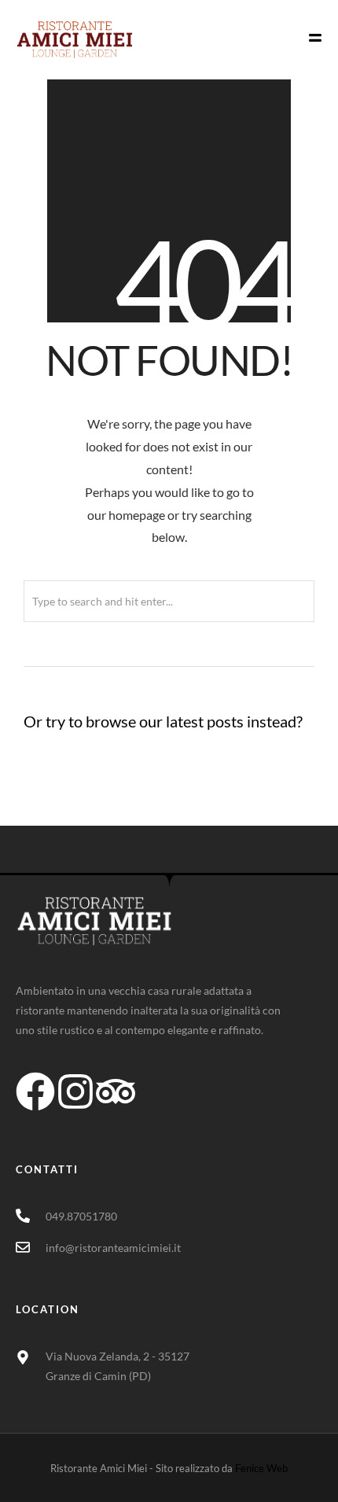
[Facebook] (35, 1091)
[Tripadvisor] (115, 1091)
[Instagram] (75, 1091)
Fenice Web (261, 1468)
